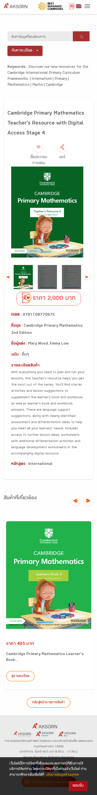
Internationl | (43, 79)
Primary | (61, 79)
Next (87, 277)
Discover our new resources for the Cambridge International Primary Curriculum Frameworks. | (47, 73)
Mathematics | (19, 85)
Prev (8, 277)
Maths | (39, 85)
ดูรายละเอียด (20, 676)
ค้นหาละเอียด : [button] (23, 50)
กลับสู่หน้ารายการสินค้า (48, 702)
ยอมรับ (78, 786)
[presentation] (75, 501)
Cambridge (54, 85)
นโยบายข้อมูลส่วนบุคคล (63, 775)
